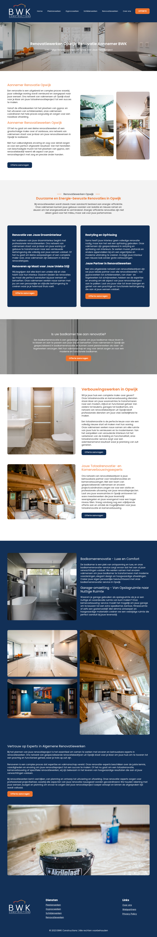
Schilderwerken (90, 11)
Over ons (127, 11)
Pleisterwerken (54, 11)
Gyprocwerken (72, 11)
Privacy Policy (129, 914)
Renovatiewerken (110, 11)
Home (40, 11)
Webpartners (129, 909)
